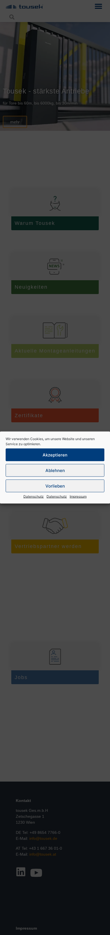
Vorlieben (55, 485)
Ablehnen (55, 470)
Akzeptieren (55, 454)
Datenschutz (33, 496)
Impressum (78, 496)
